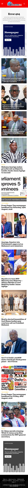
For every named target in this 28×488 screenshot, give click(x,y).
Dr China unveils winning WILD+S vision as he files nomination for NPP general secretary (13, 434)
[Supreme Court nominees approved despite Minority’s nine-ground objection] (14, 97)
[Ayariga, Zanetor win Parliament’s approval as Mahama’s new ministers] (14, 225)
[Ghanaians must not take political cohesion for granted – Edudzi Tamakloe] (14, 70)
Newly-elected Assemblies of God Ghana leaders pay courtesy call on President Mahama (13, 322)
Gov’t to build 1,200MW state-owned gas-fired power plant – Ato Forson (13, 360)
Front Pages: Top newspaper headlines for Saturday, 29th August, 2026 (13, 207)
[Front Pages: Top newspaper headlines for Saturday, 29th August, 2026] (14, 188)
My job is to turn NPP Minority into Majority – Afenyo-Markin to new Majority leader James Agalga (12, 282)
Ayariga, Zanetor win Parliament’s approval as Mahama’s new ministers (12, 244)
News (2, 317)
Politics (4, 75)
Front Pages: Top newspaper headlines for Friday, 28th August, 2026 (13, 396)
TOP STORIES (4, 203)
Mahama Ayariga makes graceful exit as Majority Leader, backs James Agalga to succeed (13, 170)
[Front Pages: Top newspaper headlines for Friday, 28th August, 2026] (14, 377)
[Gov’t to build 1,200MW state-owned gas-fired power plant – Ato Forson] (14, 341)
